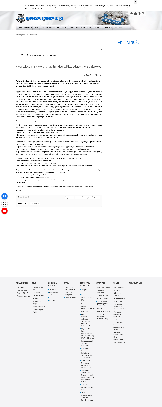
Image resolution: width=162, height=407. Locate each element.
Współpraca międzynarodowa (87, 296)
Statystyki (100, 283)
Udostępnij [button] (23, 203)
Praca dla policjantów (69, 294)
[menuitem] (25, 27)
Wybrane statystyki (100, 292)
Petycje (116, 320)
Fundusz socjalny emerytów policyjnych (87, 344)
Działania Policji (22, 283)
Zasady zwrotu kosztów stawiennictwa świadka (119, 326)
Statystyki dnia (102, 296)
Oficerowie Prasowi (117, 295)
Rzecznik (116, 291)
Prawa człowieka (39, 307)
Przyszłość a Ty (22, 294)
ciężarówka (69, 198)
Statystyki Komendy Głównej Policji (102, 317)
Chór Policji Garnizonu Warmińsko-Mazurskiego (86, 364)
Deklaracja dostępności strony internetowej (118, 336)
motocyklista (87, 198)
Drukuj (98, 75)
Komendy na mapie (37, 303)
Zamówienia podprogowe (53, 294)
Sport (83, 393)
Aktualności (32, 35)
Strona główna (21, 35)
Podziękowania (22, 291)
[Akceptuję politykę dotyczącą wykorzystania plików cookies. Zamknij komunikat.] (135, 2)
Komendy (36, 299)
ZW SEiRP (85, 312)
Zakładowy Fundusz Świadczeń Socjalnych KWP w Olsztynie (87, 353)
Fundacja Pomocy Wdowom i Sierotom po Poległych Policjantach (85, 320)
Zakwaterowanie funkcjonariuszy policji (87, 387)
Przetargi (52, 290)
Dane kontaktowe (120, 288)
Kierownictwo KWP (38, 289)
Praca (66, 283)
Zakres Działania (39, 296)
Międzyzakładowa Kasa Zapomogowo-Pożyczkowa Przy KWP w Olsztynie (88, 334)
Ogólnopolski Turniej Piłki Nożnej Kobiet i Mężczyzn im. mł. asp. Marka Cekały (87, 376)
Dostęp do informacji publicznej (117, 314)
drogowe (78, 198)
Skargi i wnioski (119, 302)
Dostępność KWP (120, 343)
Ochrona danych (135, 283)
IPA (82, 301)
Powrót (88, 75)
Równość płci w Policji (38, 311)
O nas (34, 283)
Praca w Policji (70, 298)
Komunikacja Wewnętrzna (85, 284)
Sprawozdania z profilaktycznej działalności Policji (103, 305)
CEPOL (84, 304)
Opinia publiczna (103, 312)
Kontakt (52, 301)
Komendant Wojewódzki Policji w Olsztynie (120, 307)
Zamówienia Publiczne (52, 284)
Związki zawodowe (85, 291)
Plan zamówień (54, 298)
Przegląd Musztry (23, 297)
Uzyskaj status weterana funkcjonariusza (87, 398)
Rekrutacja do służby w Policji (70, 289)
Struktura (36, 293)
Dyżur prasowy (119, 299)
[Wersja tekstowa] (139, 13)
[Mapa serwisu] (135, 13)
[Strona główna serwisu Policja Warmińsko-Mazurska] (131, 13)
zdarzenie (96, 198)
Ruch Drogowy (102, 299)
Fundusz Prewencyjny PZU (88, 308)
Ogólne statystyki (103, 288)
